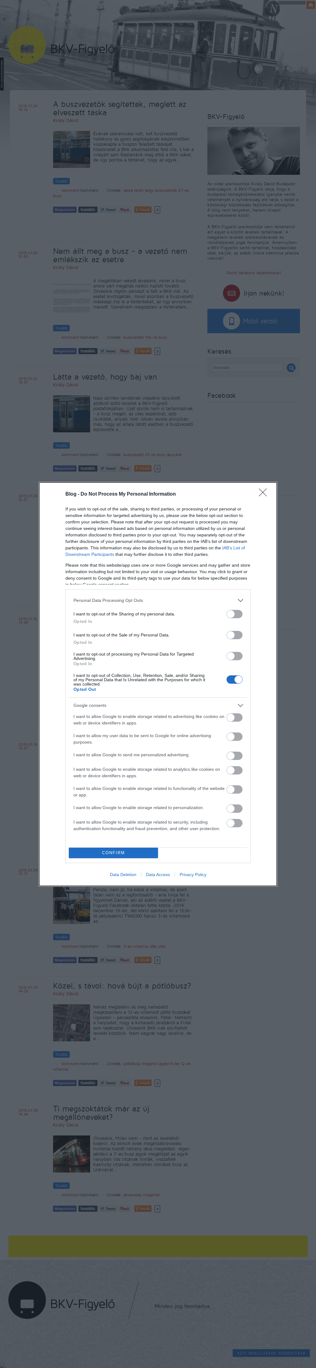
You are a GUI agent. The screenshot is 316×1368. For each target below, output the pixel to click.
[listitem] (158, 600)
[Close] (265, 494)
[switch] (235, 614)
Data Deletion (123, 874)
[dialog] (158, 684)
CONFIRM (113, 852)
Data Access (158, 874)
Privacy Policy (193, 874)
